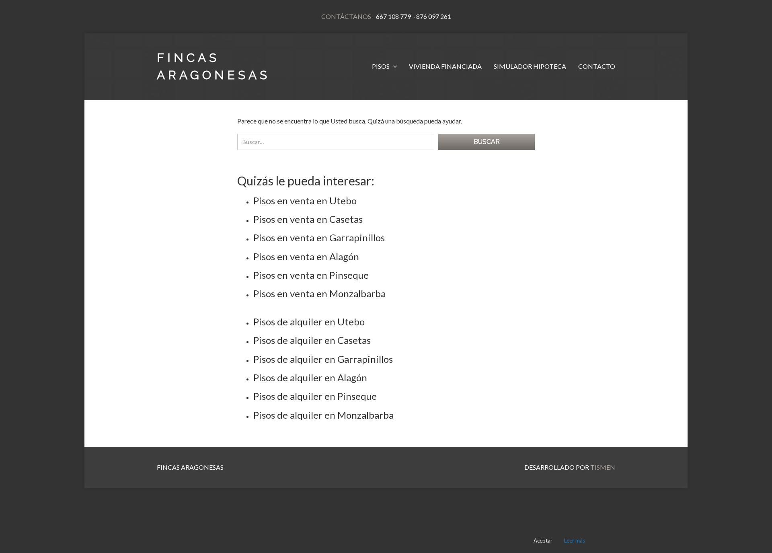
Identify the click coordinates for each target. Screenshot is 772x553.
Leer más (574, 540)
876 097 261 (433, 16)
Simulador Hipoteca (530, 66)
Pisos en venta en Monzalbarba (319, 293)
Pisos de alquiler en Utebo (309, 321)
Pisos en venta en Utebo (305, 200)
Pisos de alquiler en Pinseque (315, 396)
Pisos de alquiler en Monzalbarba (323, 415)
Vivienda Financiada (445, 66)
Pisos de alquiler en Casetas (312, 340)
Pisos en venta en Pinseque (311, 275)
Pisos (381, 66)
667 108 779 (393, 16)
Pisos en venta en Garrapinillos (319, 237)
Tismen (602, 467)
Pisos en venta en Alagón (306, 256)
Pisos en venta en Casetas (308, 219)
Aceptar (543, 540)
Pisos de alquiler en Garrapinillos (323, 359)
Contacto (596, 66)
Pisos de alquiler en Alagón (310, 377)
